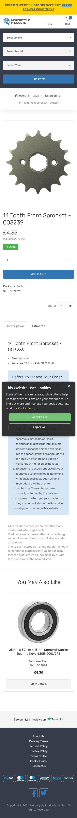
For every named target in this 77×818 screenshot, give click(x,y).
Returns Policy (38, 746)
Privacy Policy (39, 751)
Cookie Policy (38, 761)
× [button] (68, 386)
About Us (38, 736)
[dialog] (38, 409)
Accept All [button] (40, 417)
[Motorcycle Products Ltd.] (16, 21)
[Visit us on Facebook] (33, 792)
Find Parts (38, 79)
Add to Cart (38, 274)
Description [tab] (15, 326)
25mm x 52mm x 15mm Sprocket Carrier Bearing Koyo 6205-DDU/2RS (38, 651)
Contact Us (39, 766)
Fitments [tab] (38, 326)
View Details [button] (38, 684)
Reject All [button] (40, 427)
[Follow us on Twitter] (43, 792)
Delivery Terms (38, 741)
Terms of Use (38, 756)
